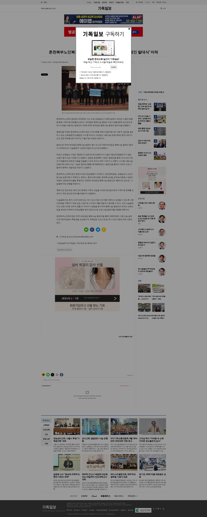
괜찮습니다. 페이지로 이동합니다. (90, 78)
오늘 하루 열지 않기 (123, 84)
